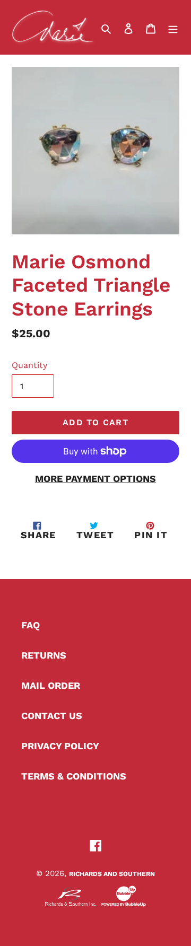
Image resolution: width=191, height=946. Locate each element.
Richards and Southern (112, 874)
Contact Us (51, 715)
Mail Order (50, 685)
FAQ (30, 624)
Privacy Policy (60, 745)
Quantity (29, 365)
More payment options (95, 478)
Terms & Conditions (73, 776)
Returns (43, 655)
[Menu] (173, 27)
